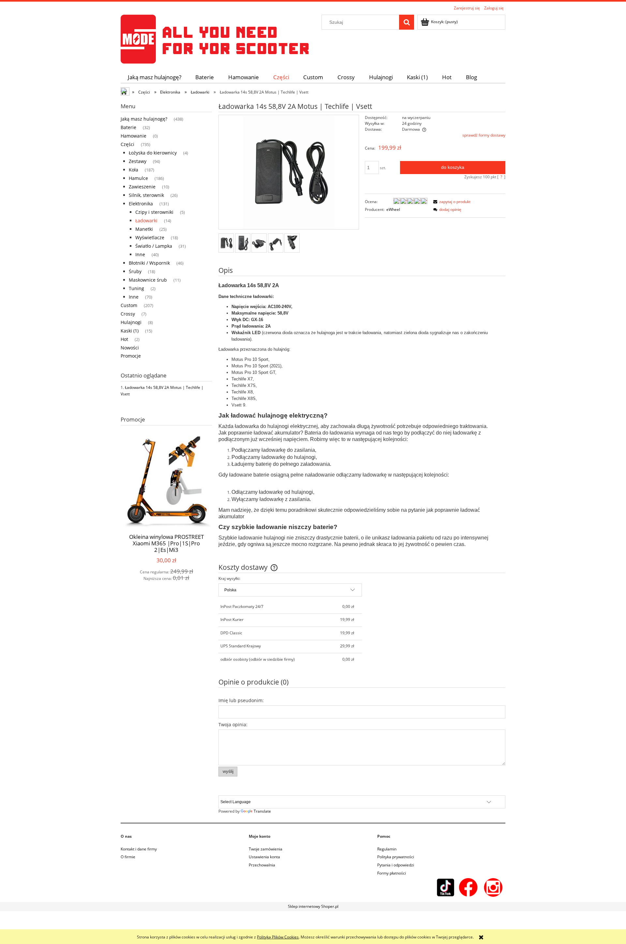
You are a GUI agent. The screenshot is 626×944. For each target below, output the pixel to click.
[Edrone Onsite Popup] (313, 472)
